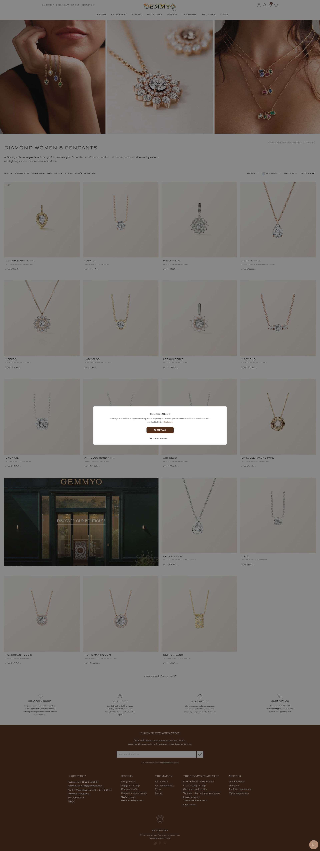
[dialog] (160, 425)
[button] (159, 438)
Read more (168, 422)
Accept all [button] (160, 430)
